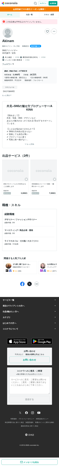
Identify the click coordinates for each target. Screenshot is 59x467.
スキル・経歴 (49, 14)
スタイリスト (33, 240)
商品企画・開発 (26, 230)
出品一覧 (29, 14)
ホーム (9, 14)
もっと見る (30, 144)
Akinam (8, 40)
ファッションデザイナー (26, 219)
